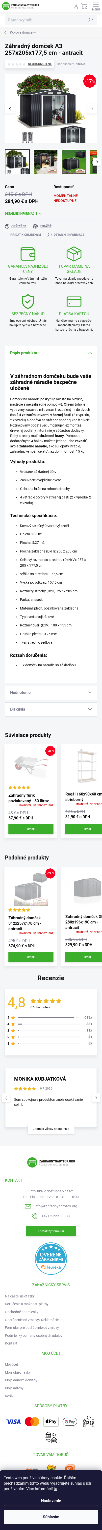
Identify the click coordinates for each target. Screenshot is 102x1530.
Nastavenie (51, 1500)
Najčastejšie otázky (20, 1296)
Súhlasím (51, 1517)
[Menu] (96, 6)
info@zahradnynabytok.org (56, 1206)
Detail (31, 829)
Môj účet (11, 1364)
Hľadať (90, 20)
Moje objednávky (18, 1372)
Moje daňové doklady (21, 1380)
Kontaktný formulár (51, 1231)
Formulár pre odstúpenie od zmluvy (32, 1328)
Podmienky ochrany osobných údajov (33, 1336)
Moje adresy (14, 1388)
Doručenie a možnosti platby (27, 1304)
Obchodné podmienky (21, 1312)
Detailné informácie (21, 213)
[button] (96, 1098)
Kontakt (11, 1343)
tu (55, 1488)
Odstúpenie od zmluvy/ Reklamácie (32, 1320)
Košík (9, 1396)
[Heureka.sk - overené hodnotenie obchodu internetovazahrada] (51, 1258)
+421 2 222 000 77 (56, 1216)
